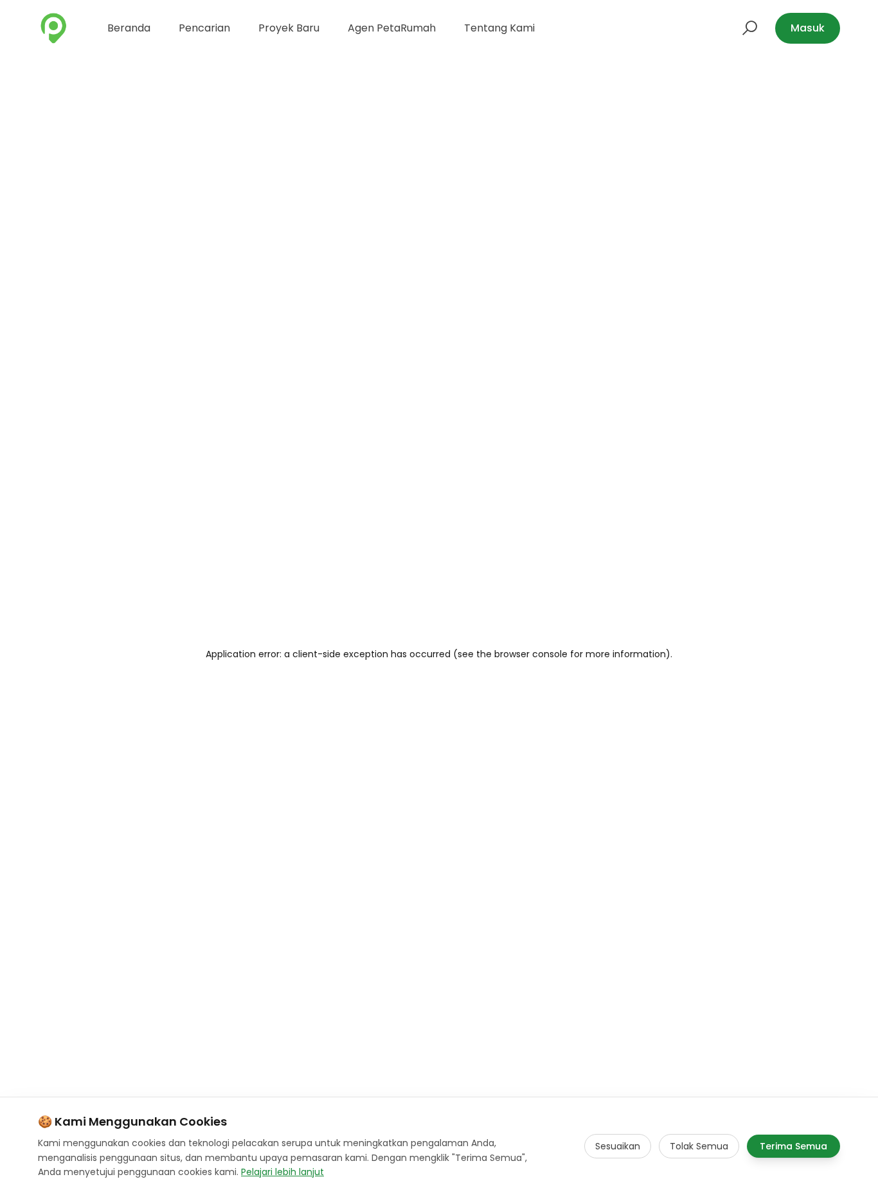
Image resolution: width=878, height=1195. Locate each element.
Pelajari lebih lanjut (282, 1171)
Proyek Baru (288, 28)
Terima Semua (793, 1146)
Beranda (128, 28)
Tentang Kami (499, 28)
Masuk (808, 28)
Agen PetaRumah (392, 28)
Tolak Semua (699, 1146)
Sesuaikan (617, 1146)
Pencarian (204, 28)
